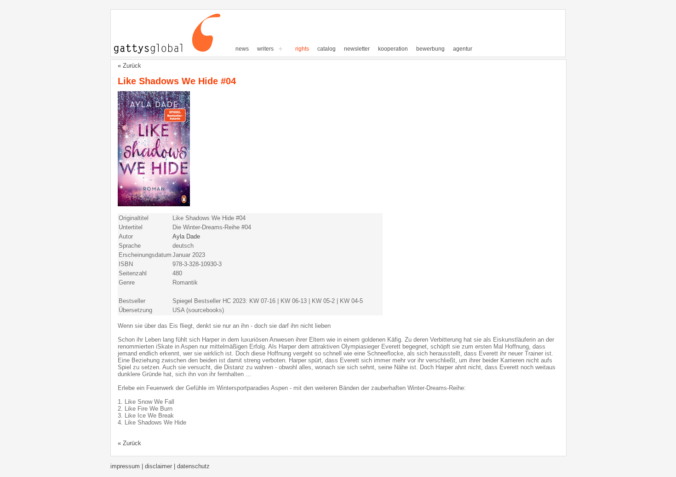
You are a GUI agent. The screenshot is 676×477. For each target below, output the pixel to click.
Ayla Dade (186, 236)
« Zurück (129, 65)
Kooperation (393, 49)
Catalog (326, 49)
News (242, 49)
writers (265, 49)
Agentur (462, 49)
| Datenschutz (192, 466)
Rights (302, 49)
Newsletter (357, 49)
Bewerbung (430, 49)
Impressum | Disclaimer (142, 466)
